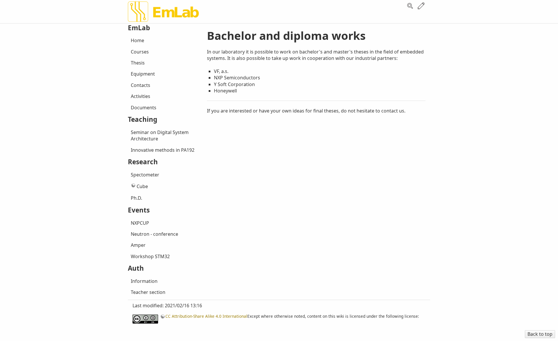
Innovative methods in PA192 (162, 150)
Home (137, 40)
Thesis (138, 63)
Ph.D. (136, 198)
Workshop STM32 (150, 256)
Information (144, 281)
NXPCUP (140, 223)
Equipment (143, 74)
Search (410, 5)
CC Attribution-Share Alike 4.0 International (206, 316)
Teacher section (148, 292)
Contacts (140, 85)
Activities (140, 96)
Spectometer (145, 175)
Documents (143, 107)
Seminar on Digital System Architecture (160, 135)
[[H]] (163, 17)
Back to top (539, 334)
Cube (142, 186)
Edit (421, 5)
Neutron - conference (154, 234)
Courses (140, 52)
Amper (138, 245)
